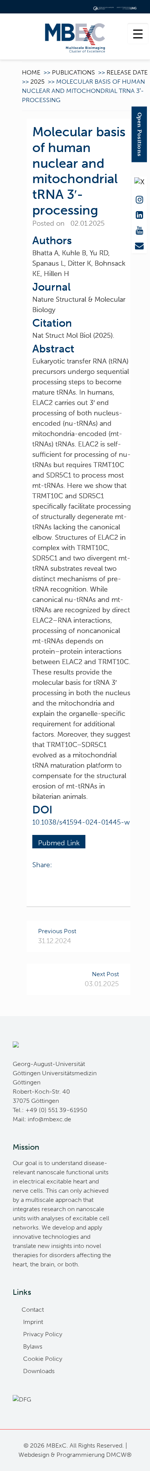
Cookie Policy (42, 1358)
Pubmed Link (59, 843)
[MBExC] (75, 36)
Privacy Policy (42, 1334)
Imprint (33, 1322)
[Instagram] (139, 198)
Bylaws (32, 1346)
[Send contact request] (139, 244)
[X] (139, 182)
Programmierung (81, 1454)
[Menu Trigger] (137, 33)
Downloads (39, 1371)
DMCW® (119, 1454)
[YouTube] (139, 229)
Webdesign (33, 1454)
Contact (33, 1309)
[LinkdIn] (139, 213)
